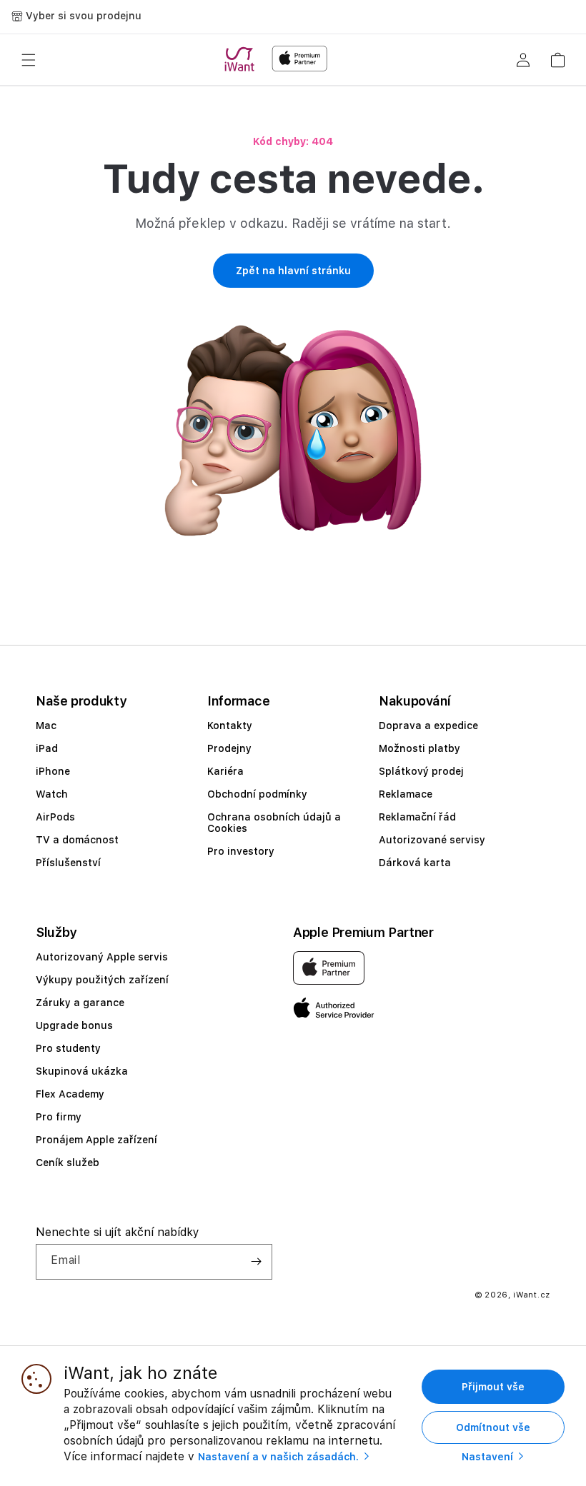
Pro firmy (58, 1117)
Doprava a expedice (428, 725)
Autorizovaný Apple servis (102, 957)
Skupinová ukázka (82, 1071)
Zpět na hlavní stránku (293, 270)
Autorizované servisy (432, 839)
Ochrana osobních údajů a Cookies (274, 822)
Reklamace (405, 794)
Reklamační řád (417, 817)
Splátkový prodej (421, 771)
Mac (46, 725)
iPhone (53, 771)
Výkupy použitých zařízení (102, 979)
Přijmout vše (493, 1386)
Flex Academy (70, 1094)
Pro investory (240, 851)
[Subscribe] (256, 1262)
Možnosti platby (419, 748)
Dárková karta (415, 862)
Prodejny (229, 748)
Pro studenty (68, 1048)
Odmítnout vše (493, 1427)
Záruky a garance (80, 1002)
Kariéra (225, 771)
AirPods (55, 817)
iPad (47, 748)
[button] (28, 60)
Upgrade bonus (74, 1025)
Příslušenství (68, 862)
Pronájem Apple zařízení (96, 1139)
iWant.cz (531, 1295)
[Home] (242, 59)
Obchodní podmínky (257, 794)
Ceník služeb (67, 1162)
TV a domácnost (77, 839)
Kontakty (229, 725)
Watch (52, 794)
